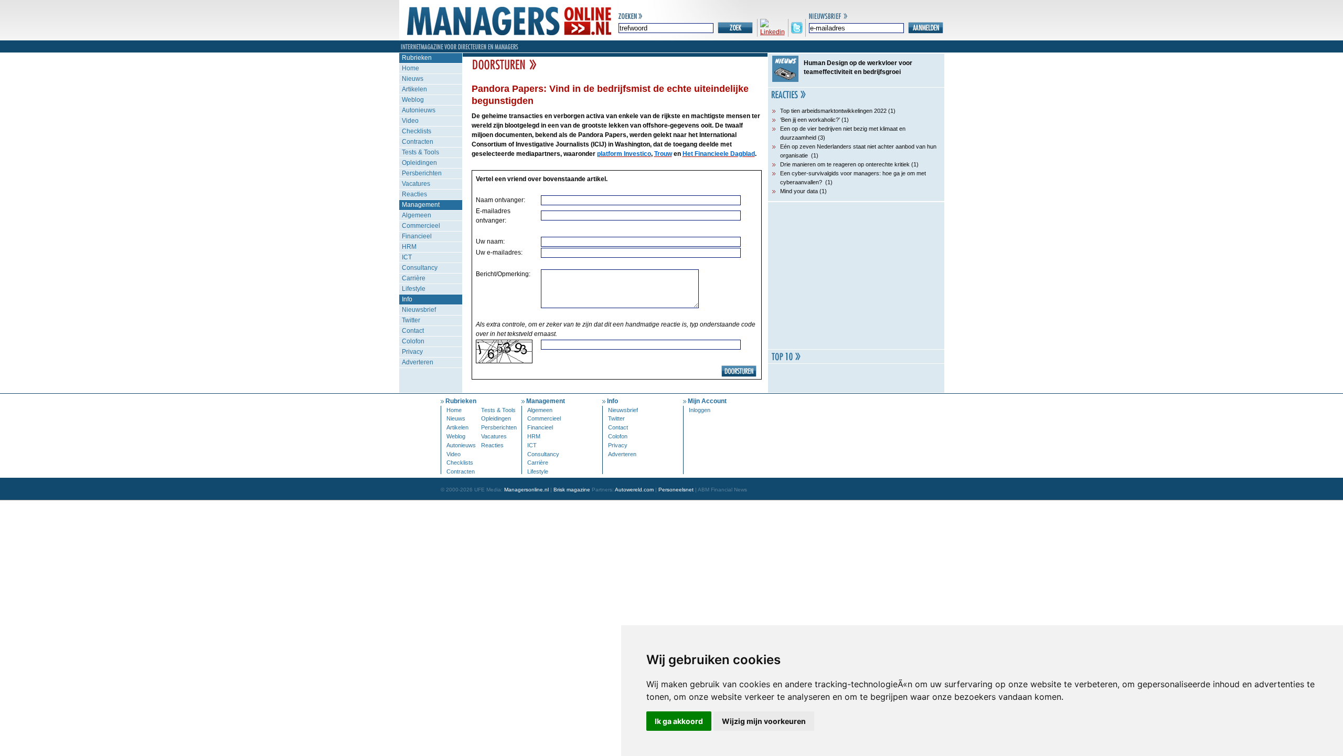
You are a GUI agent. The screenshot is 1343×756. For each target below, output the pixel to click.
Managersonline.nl (526, 489)
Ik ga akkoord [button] (679, 721)
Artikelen (414, 89)
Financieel (417, 236)
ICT (407, 257)
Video (410, 120)
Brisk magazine (571, 489)
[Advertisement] (856, 275)
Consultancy (420, 267)
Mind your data (799, 191)
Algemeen (416, 215)
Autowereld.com (634, 489)
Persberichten (422, 173)
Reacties (414, 194)
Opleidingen (419, 162)
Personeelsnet (676, 489)
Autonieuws (418, 110)
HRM (409, 246)
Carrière (413, 278)
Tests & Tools (420, 152)
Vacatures (416, 183)
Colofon (413, 341)
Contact (413, 330)
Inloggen (699, 410)
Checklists (416, 131)
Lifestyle (413, 288)
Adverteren (417, 362)
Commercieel (421, 225)
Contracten (417, 141)
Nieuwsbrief (419, 309)
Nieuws (412, 78)
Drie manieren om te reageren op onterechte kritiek (845, 164)
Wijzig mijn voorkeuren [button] (764, 721)
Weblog (413, 99)
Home (410, 68)
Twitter (411, 320)
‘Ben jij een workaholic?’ (810, 120)
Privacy (412, 351)
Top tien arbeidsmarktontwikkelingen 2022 (833, 111)
